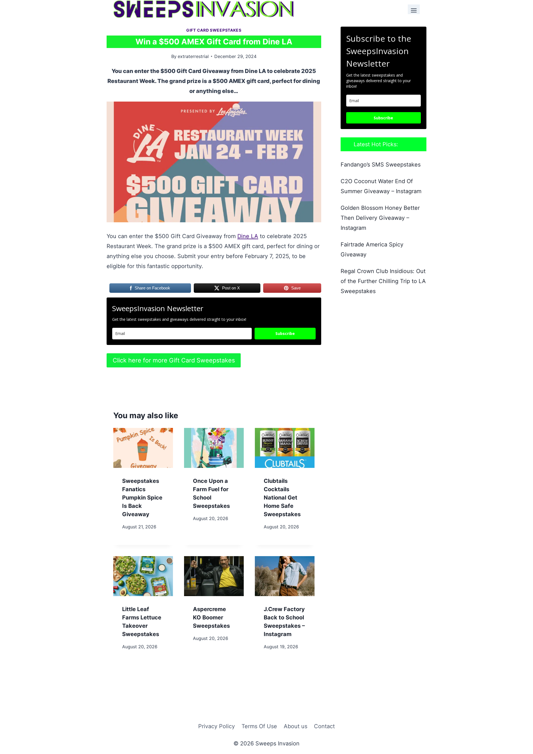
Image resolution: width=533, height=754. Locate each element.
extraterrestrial (193, 56)
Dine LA (247, 236)
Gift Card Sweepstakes (214, 30)
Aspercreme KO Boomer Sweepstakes (211, 617)
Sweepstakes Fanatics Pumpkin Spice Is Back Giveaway (142, 498)
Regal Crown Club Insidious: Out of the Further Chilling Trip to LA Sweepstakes (383, 281)
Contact (324, 726)
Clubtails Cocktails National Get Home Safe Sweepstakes (282, 498)
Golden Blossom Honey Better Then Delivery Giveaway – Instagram (380, 218)
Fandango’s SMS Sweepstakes (381, 164)
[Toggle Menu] (414, 9)
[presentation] (143, 448)
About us (295, 726)
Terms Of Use (259, 726)
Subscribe (285, 333)
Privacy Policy (216, 726)
